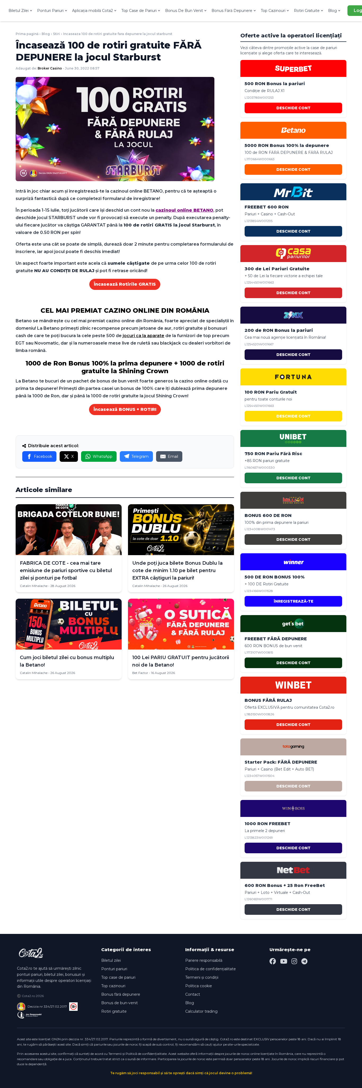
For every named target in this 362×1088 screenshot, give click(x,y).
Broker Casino (50, 68)
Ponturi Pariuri (50, 10)
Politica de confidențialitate (210, 969)
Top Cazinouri (273, 10)
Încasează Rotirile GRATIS (125, 284)
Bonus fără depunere (120, 994)
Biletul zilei (111, 960)
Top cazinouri (113, 985)
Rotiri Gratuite (307, 10)
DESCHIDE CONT (293, 108)
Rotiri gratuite (114, 1011)
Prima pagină (27, 34)
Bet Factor (140, 673)
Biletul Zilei (18, 10)
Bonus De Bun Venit (184, 10)
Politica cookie (198, 985)
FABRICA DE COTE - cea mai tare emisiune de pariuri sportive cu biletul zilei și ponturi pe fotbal (66, 570)
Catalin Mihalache (33, 586)
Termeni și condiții (201, 977)
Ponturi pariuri (114, 969)
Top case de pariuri (118, 977)
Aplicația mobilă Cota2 (92, 10)
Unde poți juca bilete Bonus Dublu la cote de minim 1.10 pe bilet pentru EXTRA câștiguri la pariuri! (177, 570)
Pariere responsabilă (203, 960)
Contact (192, 994)
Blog (332, 10)
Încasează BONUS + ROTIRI (125, 409)
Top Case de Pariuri (139, 10)
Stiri (56, 34)
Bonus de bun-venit (119, 1002)
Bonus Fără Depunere (231, 10)
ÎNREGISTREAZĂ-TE (293, 601)
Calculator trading (201, 1011)
